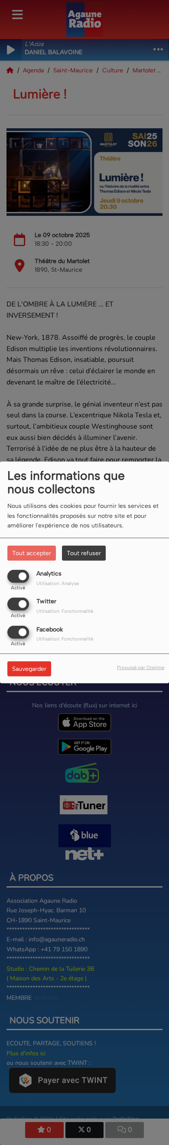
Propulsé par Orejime (140, 667)
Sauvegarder (29, 668)
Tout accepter (31, 553)
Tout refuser (84, 553)
